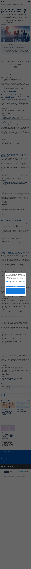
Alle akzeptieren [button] (15, 286)
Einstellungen (23, 281)
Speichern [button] (15, 288)
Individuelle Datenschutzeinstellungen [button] (15, 293)
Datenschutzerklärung (8, 281)
